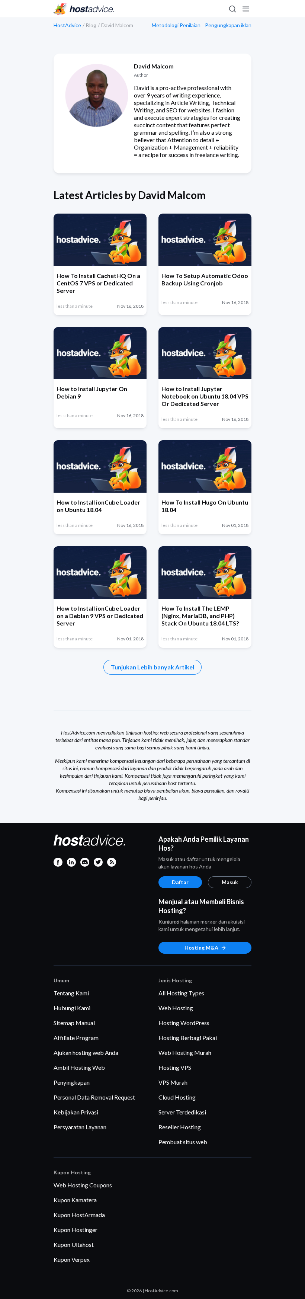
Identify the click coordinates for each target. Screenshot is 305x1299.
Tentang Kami (71, 992)
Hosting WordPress (183, 1022)
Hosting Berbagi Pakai (187, 1037)
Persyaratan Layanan (80, 1126)
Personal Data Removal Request (94, 1097)
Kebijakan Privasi (76, 1112)
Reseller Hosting (179, 1126)
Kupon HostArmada (79, 1214)
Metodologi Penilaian (176, 25)
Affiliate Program (76, 1037)
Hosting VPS (174, 1067)
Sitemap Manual (74, 1022)
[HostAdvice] (84, 9)
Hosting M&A (201, 947)
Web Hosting (175, 1007)
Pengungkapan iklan (228, 25)
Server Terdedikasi (182, 1112)
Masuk (230, 882)
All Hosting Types (181, 992)
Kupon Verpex (72, 1259)
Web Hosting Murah (184, 1052)
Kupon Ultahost (74, 1244)
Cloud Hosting (177, 1097)
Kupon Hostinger (75, 1229)
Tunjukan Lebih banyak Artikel (152, 667)
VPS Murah (172, 1082)
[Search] (232, 9)
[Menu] (245, 9)
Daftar (180, 882)
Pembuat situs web (182, 1141)
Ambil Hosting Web (79, 1067)
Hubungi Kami (72, 1007)
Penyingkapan (72, 1082)
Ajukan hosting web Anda (86, 1052)
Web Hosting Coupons (83, 1184)
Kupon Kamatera (75, 1199)
